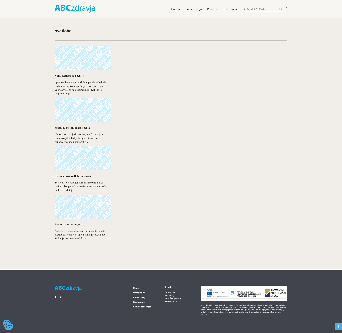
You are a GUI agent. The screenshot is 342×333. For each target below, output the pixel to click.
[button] (338, 326)
